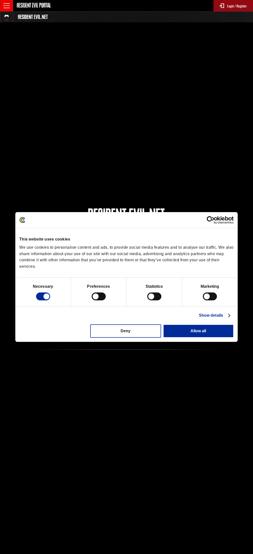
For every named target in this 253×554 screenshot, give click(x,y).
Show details (211, 315)
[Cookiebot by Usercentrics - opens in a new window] (212, 220)
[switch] (99, 296)
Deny (125, 331)
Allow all (198, 331)
